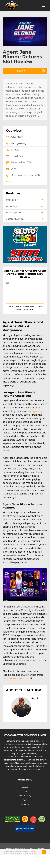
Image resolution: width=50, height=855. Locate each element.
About (25, 787)
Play (21, 70)
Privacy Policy (25, 795)
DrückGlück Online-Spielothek (25, 306)
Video (9, 181)
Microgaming (35, 411)
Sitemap (25, 804)
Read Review (36, 299)
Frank (35, 698)
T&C (25, 800)
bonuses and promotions (17, 678)
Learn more (33, 853)
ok (44, 852)
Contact (25, 791)
